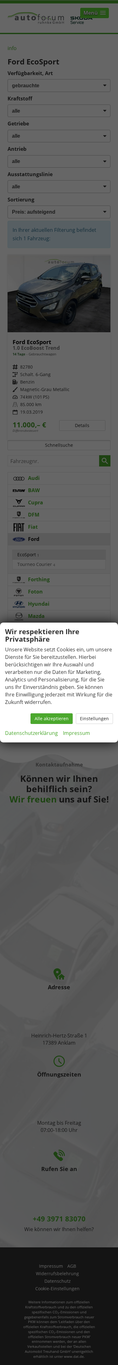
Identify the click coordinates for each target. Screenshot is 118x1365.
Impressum (76, 733)
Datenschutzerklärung (31, 733)
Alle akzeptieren (52, 718)
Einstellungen (94, 718)
